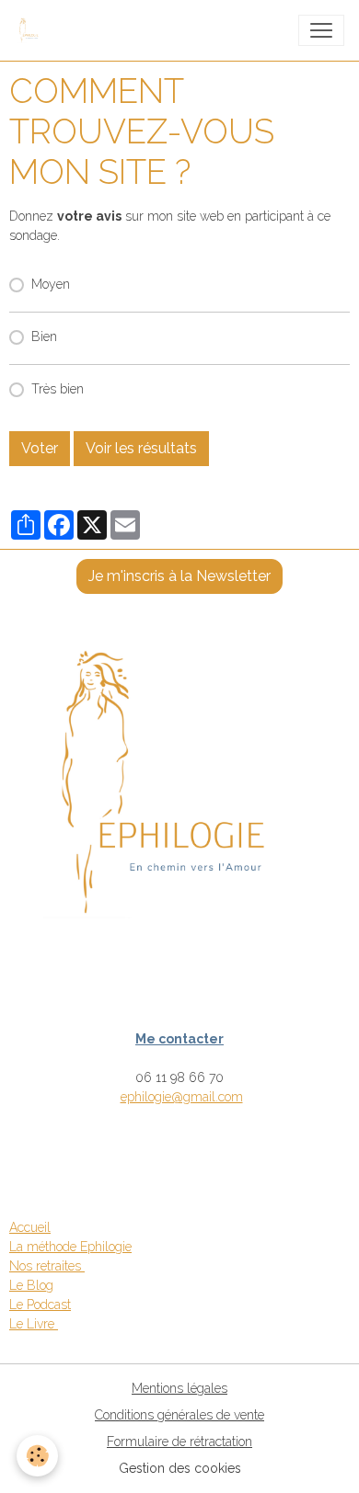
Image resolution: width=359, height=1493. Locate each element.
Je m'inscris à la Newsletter (179, 576)
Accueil (30, 1227)
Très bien (57, 389)
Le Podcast (40, 1304)
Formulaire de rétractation (179, 1441)
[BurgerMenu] (321, 30)
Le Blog (31, 1285)
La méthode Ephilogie (70, 1246)
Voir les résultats (141, 448)
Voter (39, 448)
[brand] (34, 30)
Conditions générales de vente (179, 1415)
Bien (44, 336)
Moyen (50, 284)
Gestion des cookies (180, 1468)
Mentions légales (179, 1388)
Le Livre (33, 1323)
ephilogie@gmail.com (182, 1096)
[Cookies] (37, 1455)
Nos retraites (47, 1266)
